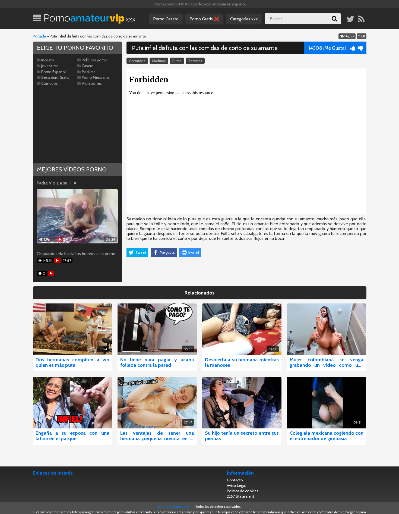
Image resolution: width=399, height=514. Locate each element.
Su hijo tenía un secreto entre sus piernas (242, 435)
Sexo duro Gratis (55, 77)
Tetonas (195, 60)
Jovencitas (50, 65)
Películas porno (94, 60)
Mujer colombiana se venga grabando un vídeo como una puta (326, 362)
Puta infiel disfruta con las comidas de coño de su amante (205, 48)
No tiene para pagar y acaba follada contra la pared (157, 362)
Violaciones (92, 83)
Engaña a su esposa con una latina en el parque (72, 435)
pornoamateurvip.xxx (173, 506)
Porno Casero (166, 18)
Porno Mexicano (95, 77)
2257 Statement (240, 496)
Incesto (47, 60)
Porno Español (53, 71)
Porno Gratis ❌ (204, 18)
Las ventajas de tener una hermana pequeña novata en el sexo (157, 435)
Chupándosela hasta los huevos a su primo (76, 253)
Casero (88, 65)
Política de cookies (242, 490)
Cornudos (137, 60)
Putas (177, 60)
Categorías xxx (244, 18)
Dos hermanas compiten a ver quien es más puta (72, 362)
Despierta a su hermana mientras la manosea (242, 362)
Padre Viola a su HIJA (57, 183)
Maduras (159, 60)
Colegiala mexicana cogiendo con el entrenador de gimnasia (326, 435)
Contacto (235, 480)
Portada (39, 36)
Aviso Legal (236, 485)
